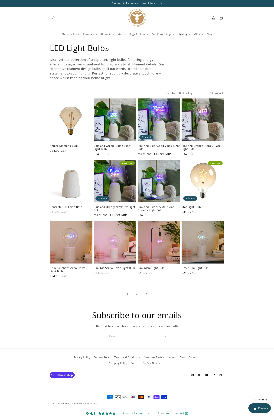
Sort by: (171, 93)
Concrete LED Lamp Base (66, 207)
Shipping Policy (118, 363)
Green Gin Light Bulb (195, 268)
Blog (182, 357)
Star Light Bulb (191, 207)
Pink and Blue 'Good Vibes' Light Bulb (159, 147)
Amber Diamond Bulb (64, 146)
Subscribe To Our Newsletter (148, 363)
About (172, 357)
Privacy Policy (82, 357)
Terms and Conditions (127, 357)
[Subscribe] (164, 336)
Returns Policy (102, 357)
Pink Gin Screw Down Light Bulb (114, 268)
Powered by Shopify (87, 403)
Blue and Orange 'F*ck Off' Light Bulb (114, 208)
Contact (193, 357)
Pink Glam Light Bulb (151, 268)
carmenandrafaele (67, 403)
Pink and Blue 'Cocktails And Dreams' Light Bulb (156, 208)
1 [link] (127, 294)
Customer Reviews (155, 357)
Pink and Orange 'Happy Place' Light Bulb (202, 147)
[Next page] (146, 294)
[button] (53, 18)
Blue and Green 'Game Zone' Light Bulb (112, 147)
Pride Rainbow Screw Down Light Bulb (67, 269)
